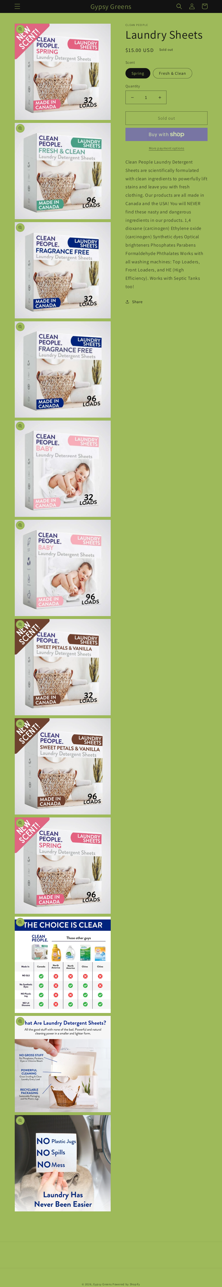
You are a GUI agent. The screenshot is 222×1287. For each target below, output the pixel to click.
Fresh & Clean (172, 73)
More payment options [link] (166, 148)
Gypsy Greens (102, 1284)
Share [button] (137, 301)
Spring (138, 73)
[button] (17, 6)
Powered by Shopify (126, 1284)
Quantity (132, 86)
